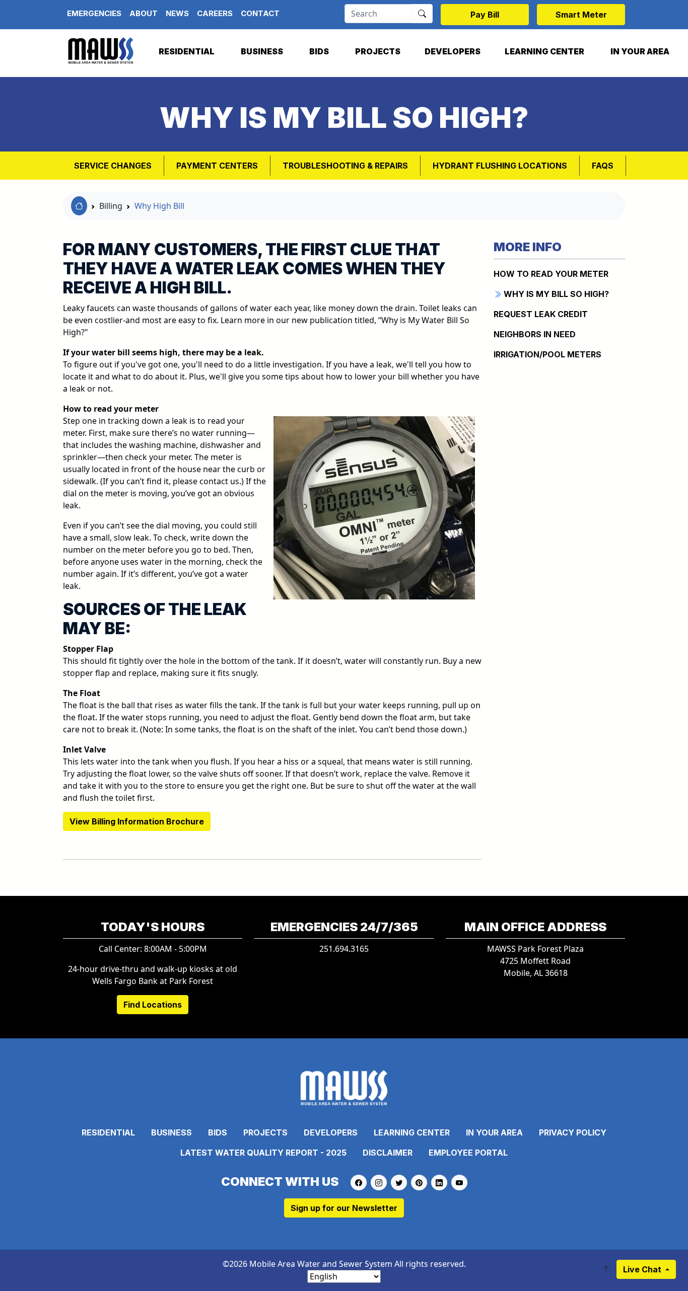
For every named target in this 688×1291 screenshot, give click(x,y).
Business (262, 51)
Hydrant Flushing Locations (500, 166)
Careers (215, 13)
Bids (319, 51)
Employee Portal (468, 1153)
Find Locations (152, 1005)
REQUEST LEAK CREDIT (541, 314)
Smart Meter (581, 15)
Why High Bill (159, 205)
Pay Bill (484, 15)
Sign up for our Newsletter (344, 1208)
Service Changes (113, 166)
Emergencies (94, 13)
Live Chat (643, 1269)
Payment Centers (217, 166)
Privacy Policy (572, 1132)
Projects (377, 51)
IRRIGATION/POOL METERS (547, 354)
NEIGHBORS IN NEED (535, 334)
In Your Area (639, 51)
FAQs (602, 166)
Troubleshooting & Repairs (345, 166)
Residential (187, 51)
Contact (260, 13)
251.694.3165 (344, 948)
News (177, 13)
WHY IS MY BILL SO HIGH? (555, 294)
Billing (110, 205)
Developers (452, 51)
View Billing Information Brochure (137, 821)
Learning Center (544, 51)
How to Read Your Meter (551, 274)
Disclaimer (387, 1153)
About (143, 13)
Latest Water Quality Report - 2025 (263, 1153)
